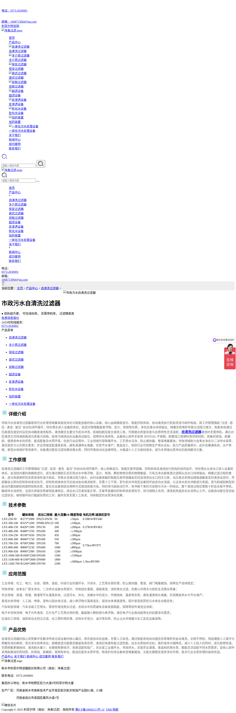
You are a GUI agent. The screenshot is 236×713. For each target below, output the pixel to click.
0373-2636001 (10, 271)
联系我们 (15, 148)
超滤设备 (15, 222)
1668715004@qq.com (14, 279)
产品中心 (15, 42)
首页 (12, 37)
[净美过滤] (11, 30)
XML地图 (112, 709)
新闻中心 (15, 139)
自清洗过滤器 (18, 200)
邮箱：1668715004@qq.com (19, 21)
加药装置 (15, 235)
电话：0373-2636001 (14, 10)
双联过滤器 (16, 217)
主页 (20, 288)
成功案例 (15, 144)
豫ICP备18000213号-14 (89, 709)
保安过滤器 (16, 209)
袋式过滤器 (16, 213)
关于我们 (15, 135)
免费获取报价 (10, 318)
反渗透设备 (16, 226)
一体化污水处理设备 (22, 240)
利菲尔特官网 (10, 26)
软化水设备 (16, 231)
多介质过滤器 (18, 204)
